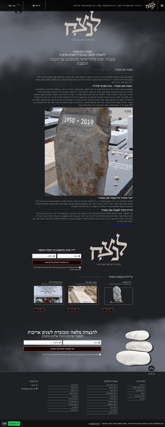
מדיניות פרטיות (112, 412)
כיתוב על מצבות (73, 393)
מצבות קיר (74, 407)
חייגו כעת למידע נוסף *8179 (122, 225)
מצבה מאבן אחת (91, 282)
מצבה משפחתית (112, 401)
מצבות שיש (113, 410)
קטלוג (99, 5)
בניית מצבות (127, 282)
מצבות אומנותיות (73, 404)
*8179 (33, 385)
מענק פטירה (74, 385)
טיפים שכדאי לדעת (55, 282)
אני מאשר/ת (14, 424)
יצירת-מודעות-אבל (88, 5)
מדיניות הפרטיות (61, 267)
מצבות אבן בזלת (73, 401)
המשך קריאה (108, 309)
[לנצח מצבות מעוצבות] (150, 5)
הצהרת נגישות (112, 387)
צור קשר (77, 5)
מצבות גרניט (113, 407)
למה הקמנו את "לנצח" (125, 5)
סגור (4, 424)
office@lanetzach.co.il (28, 389)
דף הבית (138, 5)
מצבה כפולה (113, 399)
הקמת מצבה (113, 390)
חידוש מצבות (73, 390)
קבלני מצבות (74, 410)
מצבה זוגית (74, 396)
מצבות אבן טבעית (111, 404)
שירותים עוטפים (109, 5)
